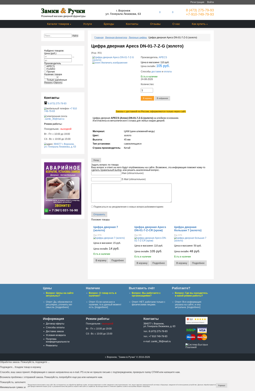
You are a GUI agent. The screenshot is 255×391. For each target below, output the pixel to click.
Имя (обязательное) (133, 173)
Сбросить (58, 83)
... (73, 56)
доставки (156, 71)
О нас (176, 23)
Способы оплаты (55, 327)
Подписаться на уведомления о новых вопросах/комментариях (128, 206)
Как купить (199, 23)
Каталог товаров (58, 23)
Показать (48, 83)
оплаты (168, 71)
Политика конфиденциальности (58, 340)
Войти (210, 2)
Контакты (132, 23)
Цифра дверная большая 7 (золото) (187, 228)
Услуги (87, 23)
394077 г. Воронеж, (64, 144)
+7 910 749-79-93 (158, 336)
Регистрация (197, 2)
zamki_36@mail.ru (54, 119)
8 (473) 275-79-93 (200, 10)
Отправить (99, 214)
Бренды (109, 23)
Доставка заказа (55, 331)
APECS (163, 57)
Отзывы (155, 23)
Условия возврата (56, 335)
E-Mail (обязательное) (134, 179)
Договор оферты (55, 323)
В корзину (101, 260)
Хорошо (221, 385)
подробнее (62, 307)
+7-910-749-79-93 (200, 14)
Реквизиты (52, 345)
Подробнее (117, 260)
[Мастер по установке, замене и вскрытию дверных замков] (62, 214)
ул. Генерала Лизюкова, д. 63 (60, 146)
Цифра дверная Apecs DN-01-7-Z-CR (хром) (150, 228)
